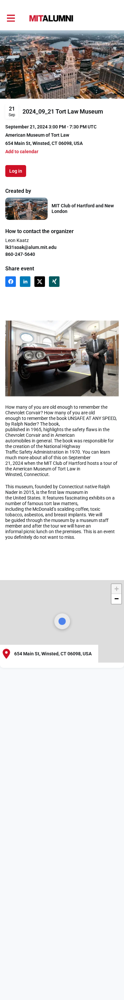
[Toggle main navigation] (10, 18)
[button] (21, 152)
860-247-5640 (20, 254)
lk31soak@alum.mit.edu (31, 247)
